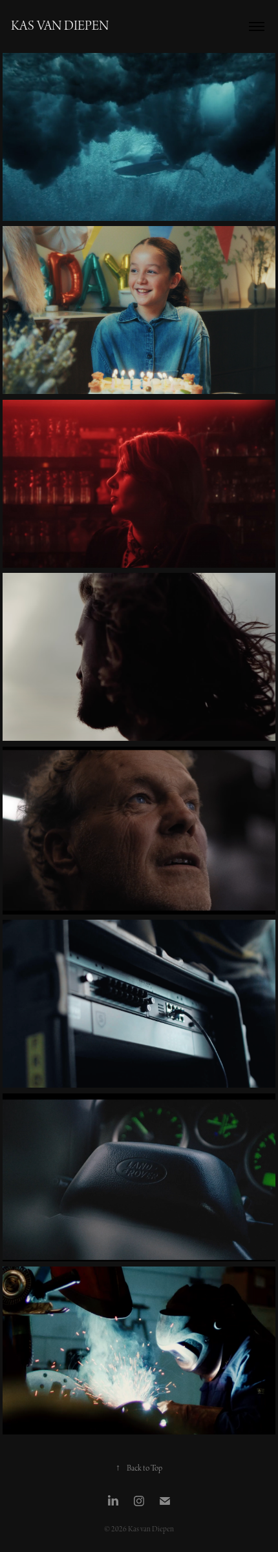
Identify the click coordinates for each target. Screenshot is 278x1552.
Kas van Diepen (60, 26)
